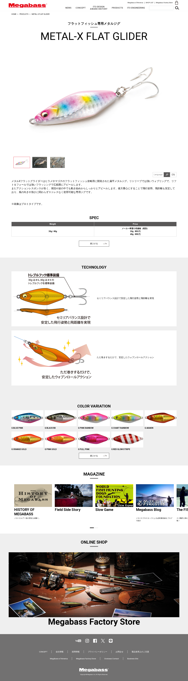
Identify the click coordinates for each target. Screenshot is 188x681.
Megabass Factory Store (164, 3)
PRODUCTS (117, 8)
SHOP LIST (149, 3)
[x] (103, 641)
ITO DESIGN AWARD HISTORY (98, 8)
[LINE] (111, 641)
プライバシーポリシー (97, 652)
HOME (13, 14)
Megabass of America (135, 3)
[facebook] (95, 641)
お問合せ (119, 652)
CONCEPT (81, 8)
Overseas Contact (111, 658)
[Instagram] (87, 641)
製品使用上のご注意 (140, 652)
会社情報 (59, 652)
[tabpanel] (33, 504)
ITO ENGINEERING (136, 8)
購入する (94, 243)
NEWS (68, 8)
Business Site (132, 658)
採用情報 (76, 652)
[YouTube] (78, 641)
